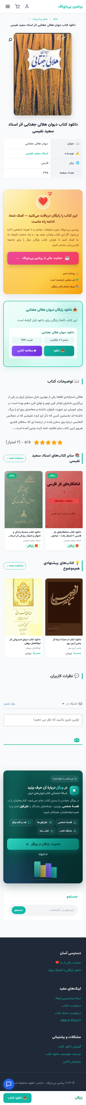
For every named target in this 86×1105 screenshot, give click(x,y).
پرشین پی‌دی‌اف (70, 6)
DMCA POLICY (71, 1020)
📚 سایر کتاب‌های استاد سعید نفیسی (56, 458)
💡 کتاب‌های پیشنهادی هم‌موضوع (62, 566)
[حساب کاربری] (27, 6)
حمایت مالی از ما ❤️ (68, 962)
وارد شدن (9, 704)
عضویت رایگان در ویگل (45, 844)
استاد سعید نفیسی (37, 153)
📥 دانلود (59, 351)
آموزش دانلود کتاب (69, 1046)
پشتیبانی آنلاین (72, 1061)
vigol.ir (43, 854)
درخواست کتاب (71, 1005)
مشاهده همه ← (14, 458)
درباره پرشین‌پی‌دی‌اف (68, 998)
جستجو (18, 910)
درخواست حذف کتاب (68, 1013)
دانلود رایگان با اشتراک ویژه (64, 970)
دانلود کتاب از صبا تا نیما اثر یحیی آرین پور (67, 641)
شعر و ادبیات (40, 19)
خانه (55, 19)
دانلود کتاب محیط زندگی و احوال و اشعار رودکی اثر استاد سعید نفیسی (25, 536)
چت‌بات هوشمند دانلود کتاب (63, 1054)
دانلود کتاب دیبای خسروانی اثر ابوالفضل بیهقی (24, 641)
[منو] (7, 6)
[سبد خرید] (17, 6)
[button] (10, 40)
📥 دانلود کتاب (17, 1098)
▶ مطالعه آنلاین (27, 351)
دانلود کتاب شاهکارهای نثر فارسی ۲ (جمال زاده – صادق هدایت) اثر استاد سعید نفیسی (65, 536)
